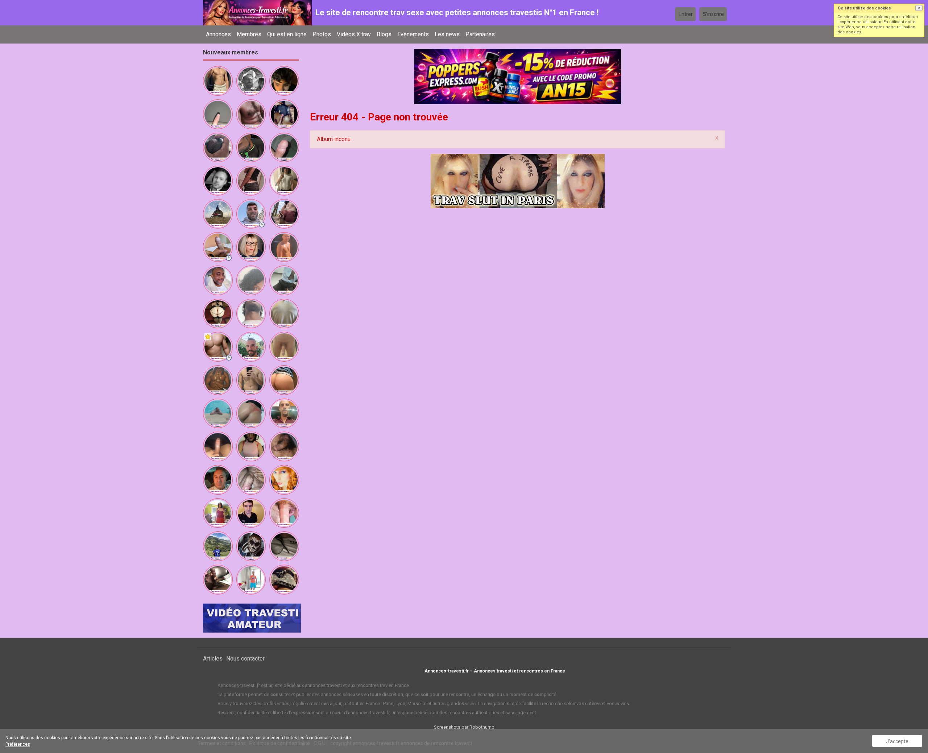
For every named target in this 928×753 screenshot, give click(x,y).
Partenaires (480, 34)
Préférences (17, 744)
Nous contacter (245, 658)
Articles (213, 658)
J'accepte (897, 741)
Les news (447, 34)
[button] (919, 8)
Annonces (218, 34)
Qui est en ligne (287, 34)
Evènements (413, 34)
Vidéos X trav (354, 34)
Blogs (384, 34)
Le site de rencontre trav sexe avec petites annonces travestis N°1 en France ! (456, 12)
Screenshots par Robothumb (464, 727)
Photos (321, 34)
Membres (249, 34)
